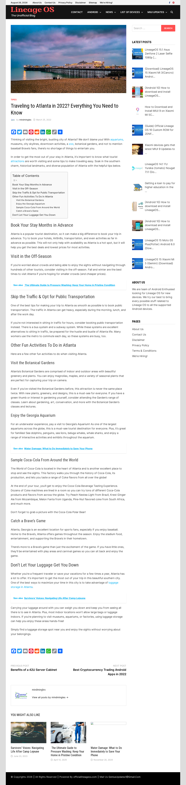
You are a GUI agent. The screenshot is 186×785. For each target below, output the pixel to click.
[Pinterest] (173, 2)
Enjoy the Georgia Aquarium (30, 203)
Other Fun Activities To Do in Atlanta (32, 196)
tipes (14, 99)
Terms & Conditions (144, 350)
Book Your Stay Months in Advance (32, 184)
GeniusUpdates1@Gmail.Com (125, 776)
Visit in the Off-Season (25, 188)
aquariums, (117, 139)
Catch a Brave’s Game (27, 211)
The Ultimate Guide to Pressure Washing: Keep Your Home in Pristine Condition (67, 751)
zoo (71, 143)
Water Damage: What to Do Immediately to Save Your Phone (106, 751)
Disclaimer (80, 2)
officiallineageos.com (85, 776)
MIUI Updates (155, 12)
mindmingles (25, 119)
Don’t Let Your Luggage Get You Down (34, 214)
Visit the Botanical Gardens (30, 200)
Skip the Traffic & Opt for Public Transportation (38, 192)
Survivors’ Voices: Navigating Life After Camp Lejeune (27, 749)
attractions (17, 161)
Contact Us (50, 2)
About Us (37, 2)
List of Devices (130, 12)
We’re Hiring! (106, 2)
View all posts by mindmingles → (50, 697)
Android (92, 12)
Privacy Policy (65, 2)
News (109, 12)
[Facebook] (170, 2)
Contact (77, 12)
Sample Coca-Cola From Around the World (38, 207)
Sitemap (93, 2)
